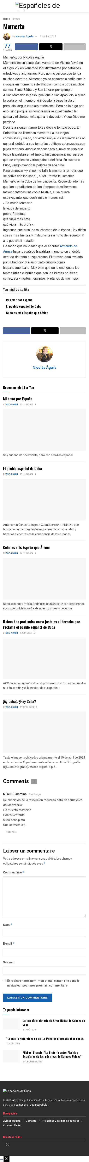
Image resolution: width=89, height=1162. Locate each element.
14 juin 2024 (26, 553)
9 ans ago (35, 794)
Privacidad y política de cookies (60, 1121)
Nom (7, 925)
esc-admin (12, 404)
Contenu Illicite (11, 1125)
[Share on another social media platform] (75, 46)
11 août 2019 (30, 1029)
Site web (8, 962)
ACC (14, 1100)
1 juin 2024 (26, 633)
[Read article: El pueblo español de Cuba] (44, 499)
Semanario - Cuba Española (32, 1105)
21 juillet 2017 (48, 36)
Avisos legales (11, 1121)
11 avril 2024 (27, 707)
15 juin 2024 (26, 474)
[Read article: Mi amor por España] (44, 430)
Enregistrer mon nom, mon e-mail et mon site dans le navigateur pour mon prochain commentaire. (43, 983)
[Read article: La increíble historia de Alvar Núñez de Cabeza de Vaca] (11, 1024)
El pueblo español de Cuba (23, 306)
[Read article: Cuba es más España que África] (44, 578)
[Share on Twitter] (50, 46)
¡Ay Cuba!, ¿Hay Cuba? (19, 701)
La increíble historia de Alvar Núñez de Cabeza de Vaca (54, 1022)
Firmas (16, 19)
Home (6, 19)
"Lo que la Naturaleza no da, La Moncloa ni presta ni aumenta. (45, 1038)
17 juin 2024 (26, 404)
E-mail (9, 944)
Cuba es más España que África (27, 312)
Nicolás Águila (24, 36)
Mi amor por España (19, 299)
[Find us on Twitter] (7, 1144)
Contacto (31, 1121)
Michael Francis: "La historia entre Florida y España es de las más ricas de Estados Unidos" (52, 1054)
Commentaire (13, 872)
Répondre (11, 832)
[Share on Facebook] (26, 46)
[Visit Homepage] (44, 6)
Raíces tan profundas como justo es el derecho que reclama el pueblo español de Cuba (41, 624)
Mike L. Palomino (15, 794)
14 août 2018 (13, 1043)
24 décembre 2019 (32, 1061)
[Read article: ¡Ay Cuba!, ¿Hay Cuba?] (44, 732)
